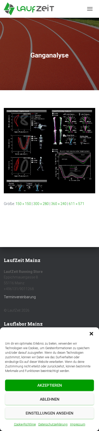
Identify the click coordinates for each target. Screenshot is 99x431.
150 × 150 (23, 204)
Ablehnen (49, 399)
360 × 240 (59, 204)
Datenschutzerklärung (53, 424)
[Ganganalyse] (49, 150)
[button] (91, 333)
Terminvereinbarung (20, 297)
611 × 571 (76, 204)
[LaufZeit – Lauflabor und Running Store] (31, 9)
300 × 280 (41, 204)
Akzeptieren (49, 385)
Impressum (77, 424)
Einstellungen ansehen (49, 413)
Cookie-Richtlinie (25, 424)
